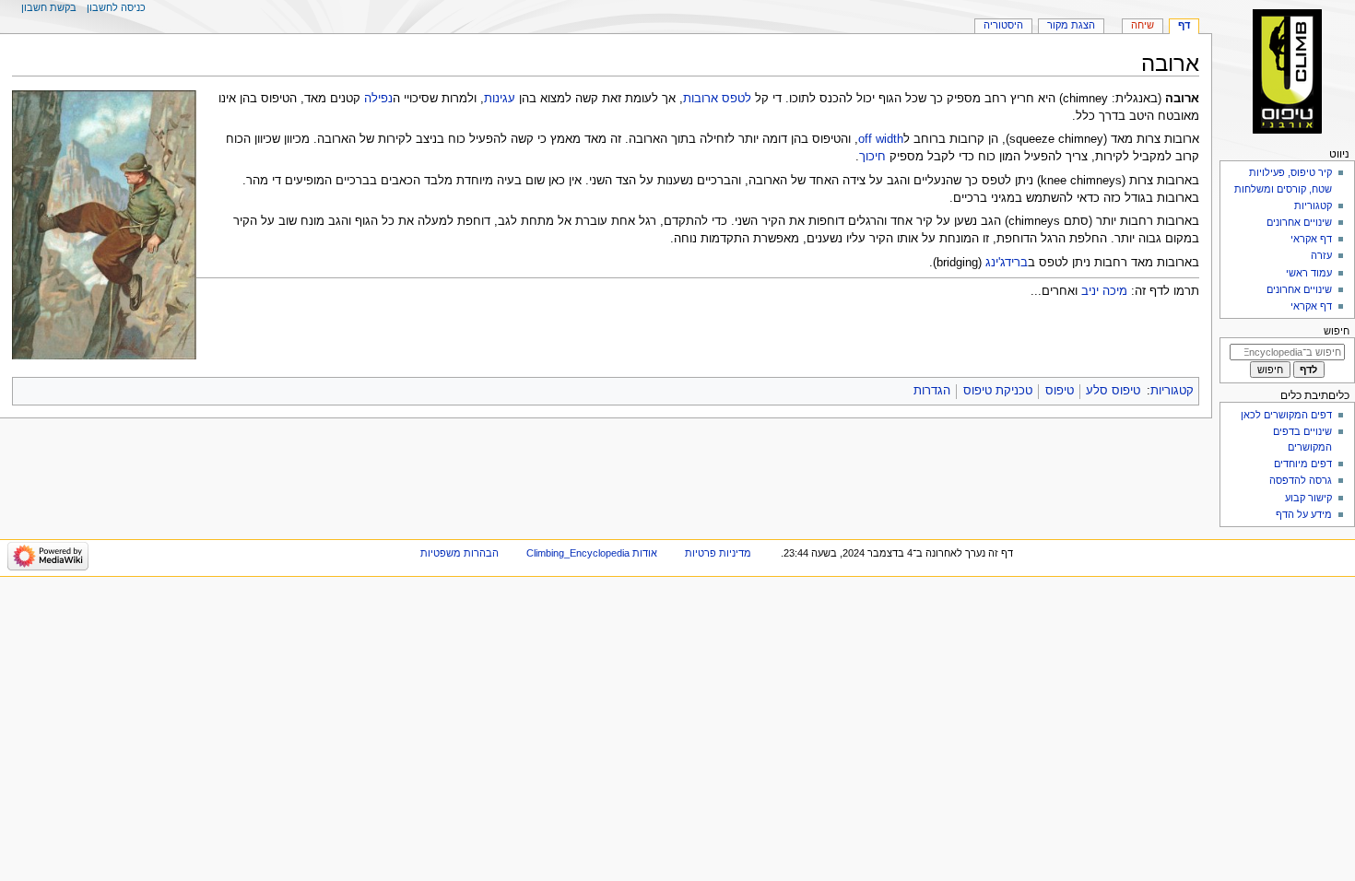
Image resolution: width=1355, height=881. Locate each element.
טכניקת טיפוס (997, 390)
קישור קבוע (1308, 497)
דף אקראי (1311, 238)
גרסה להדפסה (1300, 480)
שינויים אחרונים (1299, 222)
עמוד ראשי (1309, 272)
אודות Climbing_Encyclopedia (591, 552)
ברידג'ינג (1006, 262)
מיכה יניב (1104, 291)
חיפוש (1336, 330)
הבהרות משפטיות (459, 552)
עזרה (1321, 255)
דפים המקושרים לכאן (1286, 414)
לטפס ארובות (717, 98)
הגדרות (931, 390)
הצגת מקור (1071, 24)
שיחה (1142, 24)
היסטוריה (1003, 24)
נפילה (378, 98)
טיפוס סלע (1113, 390)
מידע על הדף (1304, 514)
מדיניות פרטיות (718, 552)
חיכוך (872, 156)
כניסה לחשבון (116, 7)
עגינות (499, 98)
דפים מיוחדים (1303, 463)
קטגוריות (1172, 390)
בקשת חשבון (49, 7)
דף (1184, 24)
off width (880, 139)
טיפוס (1059, 390)
